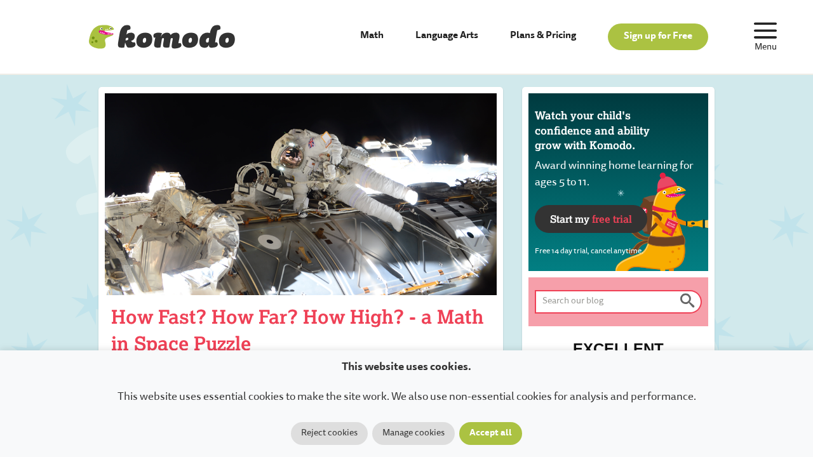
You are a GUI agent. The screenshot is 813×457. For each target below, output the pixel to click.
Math (372, 36)
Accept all (490, 433)
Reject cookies (329, 433)
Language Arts (446, 36)
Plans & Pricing (543, 36)
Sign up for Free (658, 36)
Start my (591, 219)
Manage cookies (413, 433)
